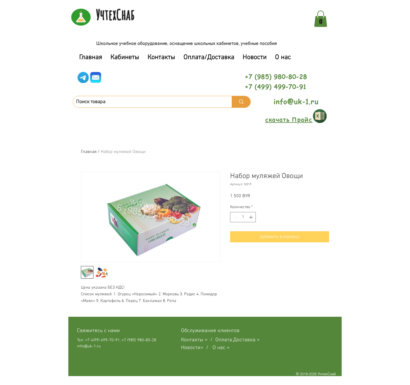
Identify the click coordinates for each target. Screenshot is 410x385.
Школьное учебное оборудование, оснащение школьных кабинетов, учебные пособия (186, 44)
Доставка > (246, 340)
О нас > (221, 348)
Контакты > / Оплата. (207, 340)
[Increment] (251, 217)
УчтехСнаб (115, 14)
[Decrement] (234, 217)
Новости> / (197, 348)
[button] (320, 19)
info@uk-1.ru (296, 101)
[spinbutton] (243, 217)
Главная (89, 152)
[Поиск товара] (241, 102)
